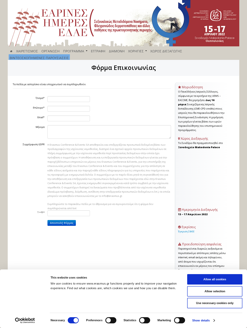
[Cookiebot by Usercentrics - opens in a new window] (25, 320)
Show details (201, 320)
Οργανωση (50, 51)
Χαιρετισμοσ (27, 51)
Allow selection (215, 291)
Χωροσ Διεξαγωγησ (166, 51)
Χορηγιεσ (136, 51)
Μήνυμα (40, 127)
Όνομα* (40, 98)
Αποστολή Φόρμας (61, 223)
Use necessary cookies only (214, 303)
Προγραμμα (73, 51)
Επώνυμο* (39, 107)
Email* (41, 117)
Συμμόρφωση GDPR (34, 144)
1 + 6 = (41, 212)
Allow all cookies (214, 279)
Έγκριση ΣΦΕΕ (186, 231)
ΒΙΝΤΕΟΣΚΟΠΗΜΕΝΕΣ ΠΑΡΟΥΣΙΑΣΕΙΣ (39, 58)
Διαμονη (117, 51)
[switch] (110, 320)
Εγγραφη (98, 51)
